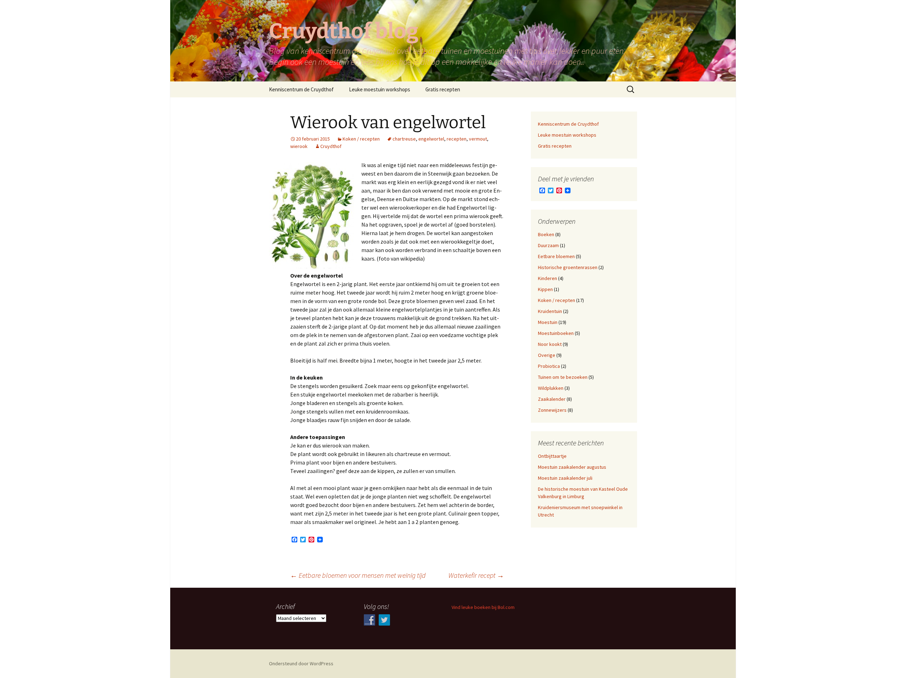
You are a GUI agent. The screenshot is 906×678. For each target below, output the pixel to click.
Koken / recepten (361, 139)
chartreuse (404, 139)
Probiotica (549, 366)
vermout (478, 139)
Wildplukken (550, 388)
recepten (456, 139)
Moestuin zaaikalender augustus (572, 467)
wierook (299, 146)
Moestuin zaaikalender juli (565, 478)
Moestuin (547, 322)
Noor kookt (550, 344)
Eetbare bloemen (556, 256)
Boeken (546, 234)
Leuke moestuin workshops (379, 89)
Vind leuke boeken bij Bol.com (483, 607)
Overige (546, 355)
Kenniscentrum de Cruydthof (301, 89)
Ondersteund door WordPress (301, 663)
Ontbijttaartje (552, 456)
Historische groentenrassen (567, 267)
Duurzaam (548, 245)
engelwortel (431, 139)
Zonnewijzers (552, 410)
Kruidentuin (550, 311)
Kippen (545, 289)
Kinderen (547, 278)
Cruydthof (331, 146)
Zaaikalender (552, 399)
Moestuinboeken (556, 333)
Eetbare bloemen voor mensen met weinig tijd (358, 575)
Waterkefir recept (476, 575)
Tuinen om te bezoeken (562, 377)
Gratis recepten (442, 89)
